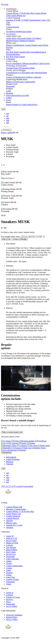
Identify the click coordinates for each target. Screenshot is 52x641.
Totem (44, 73)
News (35, 104)
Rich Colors (39, 63)
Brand (8, 100)
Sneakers (16, 54)
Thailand (9, 464)
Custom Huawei (12, 27)
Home (3, 132)
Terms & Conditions (14, 615)
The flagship (11, 547)
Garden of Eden (12, 77)
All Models (30, 41)
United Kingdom (13, 459)
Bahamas (9, 462)
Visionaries (24, 68)
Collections (10, 59)
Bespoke (9, 93)
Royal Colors (11, 63)
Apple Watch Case (13, 514)
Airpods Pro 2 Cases (14, 525)
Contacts (29, 104)
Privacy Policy (12, 619)
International (11, 457)
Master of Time (12, 82)
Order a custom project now (12, 432)
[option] (28, 113)
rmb (7, 120)
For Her (16, 31)
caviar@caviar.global (24, 486)
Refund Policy (12, 617)
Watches (9, 521)
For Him (9, 31)
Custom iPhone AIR (14, 507)
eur (7, 116)
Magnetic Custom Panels (27, 45)
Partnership (10, 604)
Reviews (9, 599)
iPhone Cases (11, 45)
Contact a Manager (20, 239)
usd (7, 113)
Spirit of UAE (18, 73)
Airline (32, 68)
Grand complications (14, 566)
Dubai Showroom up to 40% (17, 95)
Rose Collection (34, 77)
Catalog (9, 132)
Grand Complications (26, 82)
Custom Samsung (13, 516)
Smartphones (11, 9)
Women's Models (19, 41)
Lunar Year (10, 577)
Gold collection (36, 73)
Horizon (9, 573)
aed (7, 123)
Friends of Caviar (19, 104)
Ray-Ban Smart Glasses (15, 52)
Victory (9, 563)
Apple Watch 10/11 (28, 38)
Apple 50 (16, 68)
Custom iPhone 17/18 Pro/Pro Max (20, 13)
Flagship (9, 68)
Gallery (9, 98)
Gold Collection (12, 559)
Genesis (31, 63)
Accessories (11, 34)
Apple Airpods (31, 52)
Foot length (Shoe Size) (10, 236)
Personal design (25, 31)
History (9, 104)
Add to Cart (6, 239)
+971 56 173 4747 (8, 486)
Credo (8, 91)
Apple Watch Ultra (13, 38)
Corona (46, 63)
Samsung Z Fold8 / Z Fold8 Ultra (19, 20)
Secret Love (23, 77)
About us (9, 593)
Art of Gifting (11, 606)
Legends (9, 73)
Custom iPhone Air (17, 15)
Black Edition (22, 63)
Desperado (10, 86)
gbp (7, 118)
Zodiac (27, 73)
